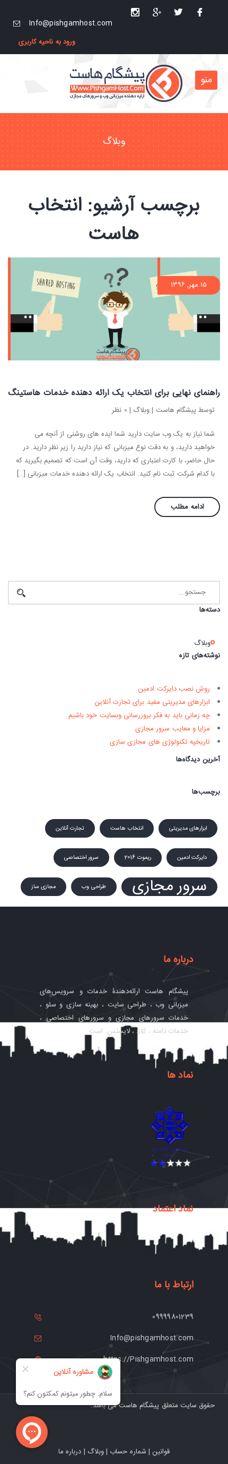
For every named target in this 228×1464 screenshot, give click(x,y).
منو (206, 80)
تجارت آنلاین (70, 828)
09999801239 (173, 1317)
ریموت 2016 (138, 857)
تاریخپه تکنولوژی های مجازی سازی (160, 742)
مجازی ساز (43, 886)
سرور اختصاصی (81, 857)
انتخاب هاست (126, 828)
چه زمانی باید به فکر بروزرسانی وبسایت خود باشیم (139, 715)
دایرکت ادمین (192, 857)
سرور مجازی (169, 886)
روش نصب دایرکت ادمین (174, 689)
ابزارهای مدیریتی (188, 828)
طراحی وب (94, 886)
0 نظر (119, 410)
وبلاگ (141, 410)
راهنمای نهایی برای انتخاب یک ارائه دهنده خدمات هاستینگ (114, 393)
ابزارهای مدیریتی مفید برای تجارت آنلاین (152, 702)
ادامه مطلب (187, 507)
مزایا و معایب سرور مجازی (172, 729)
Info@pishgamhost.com (70, 23)
